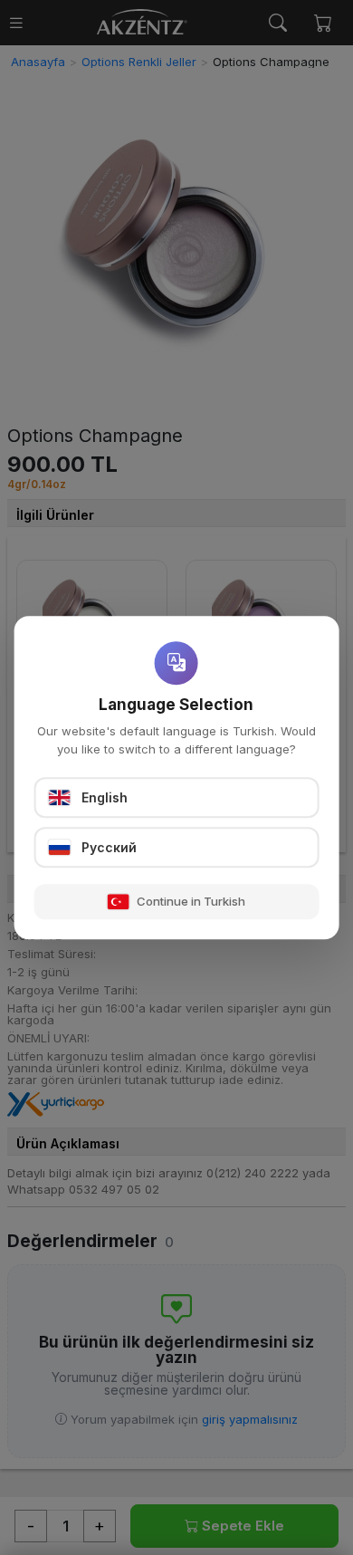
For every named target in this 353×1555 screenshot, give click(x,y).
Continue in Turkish (191, 901)
